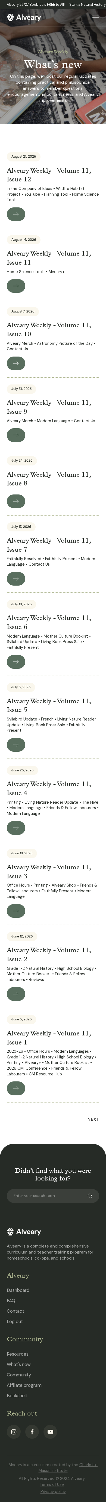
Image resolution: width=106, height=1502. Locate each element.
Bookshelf (17, 1396)
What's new (19, 1364)
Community (25, 1339)
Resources (18, 1354)
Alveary (18, 1275)
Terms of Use (52, 1484)
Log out (15, 1321)
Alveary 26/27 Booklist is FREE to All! (36, 4)
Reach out (22, 1413)
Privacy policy (53, 1491)
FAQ (11, 1301)
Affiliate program (24, 1385)
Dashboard (18, 1290)
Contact (15, 1311)
